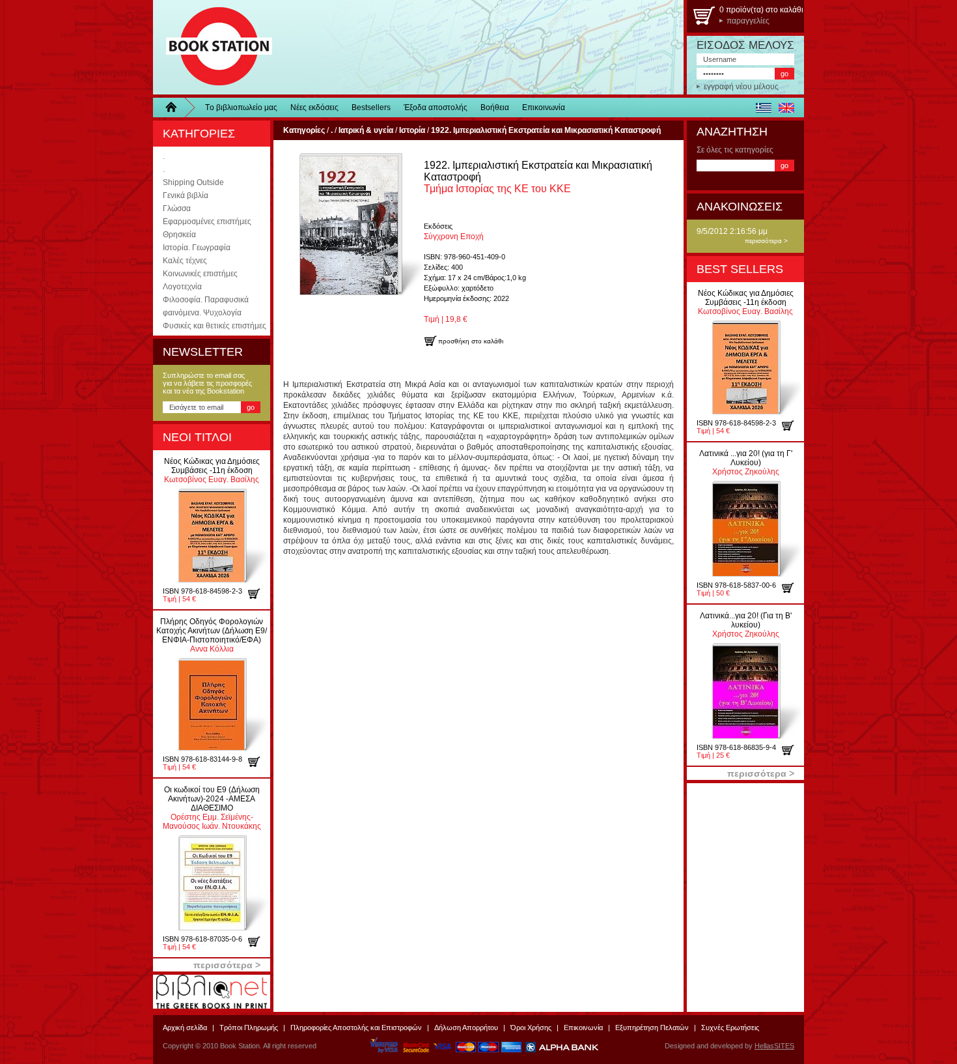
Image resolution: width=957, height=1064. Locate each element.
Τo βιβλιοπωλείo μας (241, 107)
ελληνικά (763, 107)
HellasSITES (774, 1046)
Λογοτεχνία (182, 286)
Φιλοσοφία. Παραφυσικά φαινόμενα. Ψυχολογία (206, 306)
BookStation (213, 47)
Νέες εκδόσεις (314, 107)
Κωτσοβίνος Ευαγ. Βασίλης (212, 470)
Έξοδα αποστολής (435, 107)
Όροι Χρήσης (530, 1027)
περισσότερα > (766, 240)
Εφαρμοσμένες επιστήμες (207, 221)
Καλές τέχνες (185, 260)
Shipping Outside (193, 182)
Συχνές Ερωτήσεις (730, 1027)
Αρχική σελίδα (185, 1027)
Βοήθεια (494, 107)
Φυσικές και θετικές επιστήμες (214, 325)
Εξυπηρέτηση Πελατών (652, 1027)
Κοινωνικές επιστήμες (200, 273)
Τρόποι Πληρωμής (248, 1027)
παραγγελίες (748, 20)
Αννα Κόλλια (211, 635)
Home (176, 107)
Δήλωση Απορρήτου (466, 1027)
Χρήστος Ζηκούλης (745, 462)
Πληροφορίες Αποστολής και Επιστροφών (356, 1027)
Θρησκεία (179, 234)
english (786, 107)
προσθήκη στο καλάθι (258, 593)
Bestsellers (371, 107)
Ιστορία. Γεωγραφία (196, 247)
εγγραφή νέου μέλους (741, 86)
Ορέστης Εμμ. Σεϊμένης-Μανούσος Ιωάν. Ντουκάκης (212, 808)
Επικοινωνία (543, 107)
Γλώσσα (177, 208)
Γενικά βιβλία (185, 195)
